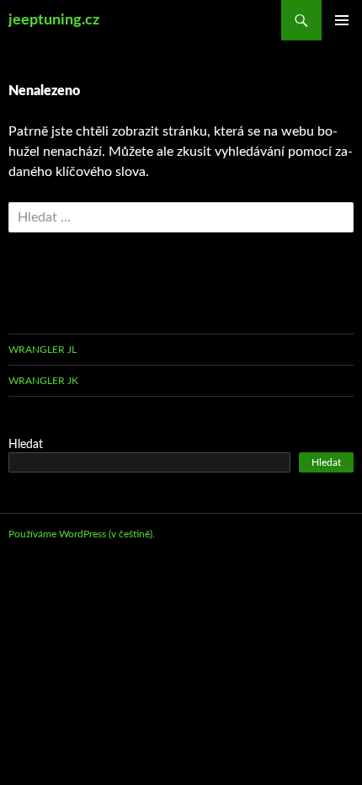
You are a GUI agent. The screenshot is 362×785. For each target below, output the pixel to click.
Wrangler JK (43, 381)
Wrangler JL (42, 349)
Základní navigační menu (342, 20)
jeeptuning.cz (53, 20)
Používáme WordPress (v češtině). (81, 534)
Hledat (25, 445)
